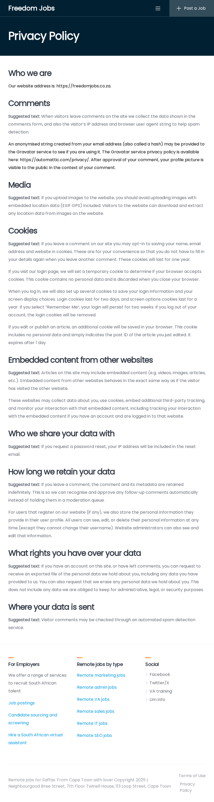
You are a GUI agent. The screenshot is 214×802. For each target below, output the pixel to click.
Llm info (157, 700)
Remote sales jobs (95, 711)
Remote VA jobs (93, 699)
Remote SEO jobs (94, 735)
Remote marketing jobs (101, 675)
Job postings (21, 703)
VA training (161, 691)
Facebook (160, 674)
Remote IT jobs (92, 723)
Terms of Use (192, 776)
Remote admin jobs (97, 687)
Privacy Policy (187, 787)
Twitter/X (159, 683)
